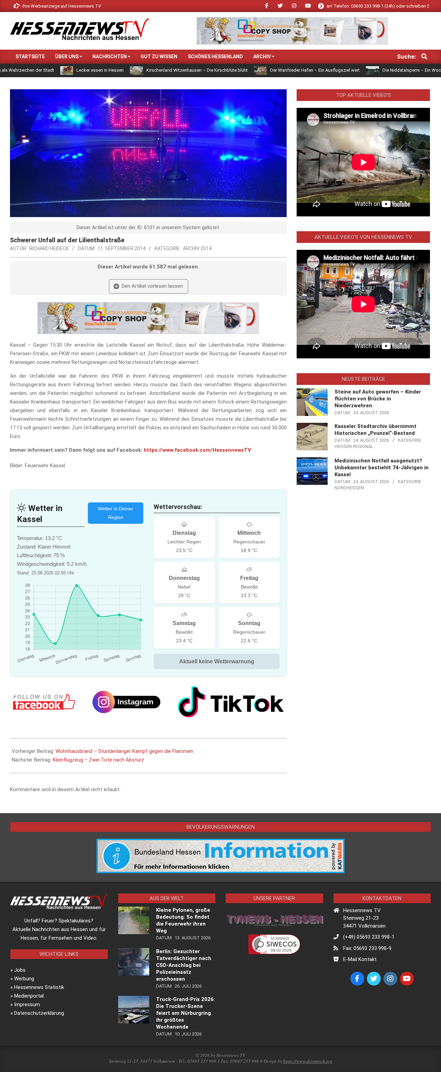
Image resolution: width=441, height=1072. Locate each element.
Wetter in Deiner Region (115, 513)
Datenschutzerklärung (39, 1013)
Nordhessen (349, 487)
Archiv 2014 (197, 248)
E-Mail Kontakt (360, 959)
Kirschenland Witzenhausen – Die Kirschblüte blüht (159, 70)
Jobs (19, 970)
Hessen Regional (354, 446)
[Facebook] (44, 701)
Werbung (24, 979)
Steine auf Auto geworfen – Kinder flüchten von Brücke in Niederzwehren (378, 399)
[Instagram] (126, 701)
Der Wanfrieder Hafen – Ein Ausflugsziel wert (277, 70)
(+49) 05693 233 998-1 (368, 937)
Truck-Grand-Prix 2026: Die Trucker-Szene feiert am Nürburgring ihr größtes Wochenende (185, 1013)
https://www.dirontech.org (307, 1061)
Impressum (27, 1004)
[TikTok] (231, 701)
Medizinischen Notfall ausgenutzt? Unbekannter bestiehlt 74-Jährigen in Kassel (382, 468)
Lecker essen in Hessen (62, 70)
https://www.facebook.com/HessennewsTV (197, 450)
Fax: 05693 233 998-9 (367, 948)
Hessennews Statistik (39, 987)
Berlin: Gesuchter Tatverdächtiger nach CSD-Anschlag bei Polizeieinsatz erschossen (183, 965)
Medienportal (29, 996)
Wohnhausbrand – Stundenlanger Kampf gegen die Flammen (124, 751)
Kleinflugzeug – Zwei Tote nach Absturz (98, 760)
